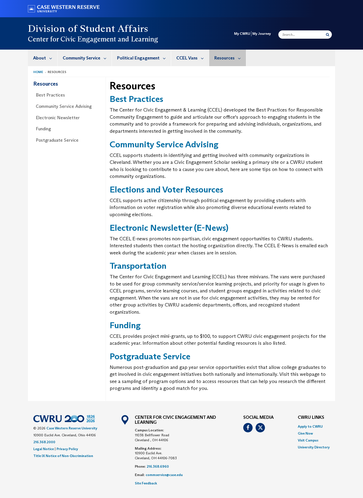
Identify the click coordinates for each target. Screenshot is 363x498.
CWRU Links (311, 417)
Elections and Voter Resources (166, 189)
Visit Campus (308, 440)
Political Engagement (138, 58)
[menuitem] (43, 58)
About (39, 58)
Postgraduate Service (57, 140)
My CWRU (242, 33)
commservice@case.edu (164, 475)
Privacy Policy (67, 449)
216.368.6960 (158, 466)
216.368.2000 (44, 442)
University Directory (314, 447)
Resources (224, 58)
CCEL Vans (187, 58)
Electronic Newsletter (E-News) (169, 227)
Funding (43, 129)
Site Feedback (146, 483)
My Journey (261, 33)
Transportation (138, 265)
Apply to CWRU (310, 426)
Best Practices (50, 95)
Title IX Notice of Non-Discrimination (63, 456)
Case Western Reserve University (71, 428)
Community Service (81, 58)
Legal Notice (43, 449)
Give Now (305, 433)
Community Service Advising (64, 106)
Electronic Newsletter (58, 117)
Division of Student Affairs (88, 28)
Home (38, 72)
